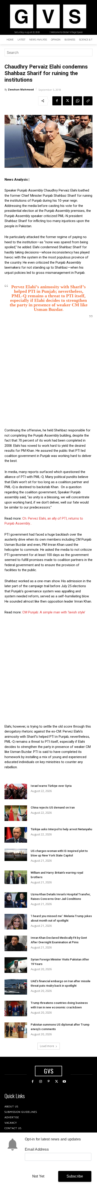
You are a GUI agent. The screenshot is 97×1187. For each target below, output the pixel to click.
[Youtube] (64, 1081)
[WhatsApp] (77, 100)
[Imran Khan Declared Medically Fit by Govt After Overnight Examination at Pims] (16, 943)
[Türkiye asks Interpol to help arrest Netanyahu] (16, 835)
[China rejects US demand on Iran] (16, 813)
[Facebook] (56, 100)
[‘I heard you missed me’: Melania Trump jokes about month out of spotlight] (16, 921)
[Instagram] (40, 1081)
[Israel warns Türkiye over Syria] (16, 791)
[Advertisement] (48, 373)
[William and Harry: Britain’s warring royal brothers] (16, 877)
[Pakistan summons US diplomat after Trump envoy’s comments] (16, 1030)
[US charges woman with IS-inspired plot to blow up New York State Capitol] (16, 855)
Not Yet (38, 1176)
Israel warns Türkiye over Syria (51, 785)
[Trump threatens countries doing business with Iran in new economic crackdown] (16, 1008)
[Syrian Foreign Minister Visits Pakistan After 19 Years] (16, 965)
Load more (47, 1046)
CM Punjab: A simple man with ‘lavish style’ (53, 612)
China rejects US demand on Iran (53, 807)
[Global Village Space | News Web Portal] (48, 16)
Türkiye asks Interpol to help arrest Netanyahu (61, 829)
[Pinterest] (48, 1081)
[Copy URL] (87, 100)
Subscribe (75, 1176)
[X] (67, 100)
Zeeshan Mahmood (21, 89)
